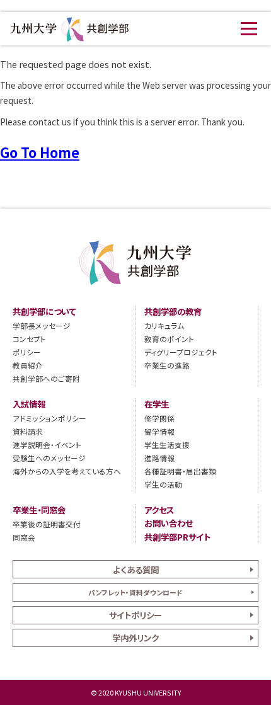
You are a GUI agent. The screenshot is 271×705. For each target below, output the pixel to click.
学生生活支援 (167, 444)
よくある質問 (136, 569)
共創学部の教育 (173, 312)
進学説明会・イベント (47, 444)
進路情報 (159, 457)
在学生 (156, 404)
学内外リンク (135, 637)
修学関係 (159, 418)
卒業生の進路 (167, 365)
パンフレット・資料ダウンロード (135, 592)
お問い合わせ (168, 523)
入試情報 (29, 404)
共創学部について (44, 312)
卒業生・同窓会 (39, 510)
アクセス (159, 510)
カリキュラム (164, 325)
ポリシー (27, 352)
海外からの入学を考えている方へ (67, 471)
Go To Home (39, 152)
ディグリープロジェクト (180, 352)
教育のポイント (169, 338)
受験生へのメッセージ (49, 457)
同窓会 (24, 537)
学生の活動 (163, 484)
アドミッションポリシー (49, 418)
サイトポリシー (135, 615)
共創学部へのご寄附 (46, 378)
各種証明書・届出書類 (180, 471)
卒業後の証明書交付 (47, 524)
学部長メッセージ (42, 325)
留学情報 (159, 431)
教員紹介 (28, 365)
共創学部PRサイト (177, 537)
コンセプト (29, 338)
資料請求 (28, 431)
